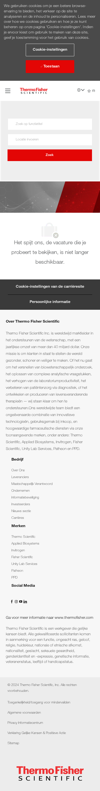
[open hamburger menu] (8, 91)
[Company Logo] (34, 91)
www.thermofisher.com (74, 618)
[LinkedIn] (25, 601)
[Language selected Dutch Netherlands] (80, 90)
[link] (18, 470)
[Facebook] (12, 601)
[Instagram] (17, 601)
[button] (50, 50)
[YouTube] (21, 601)
